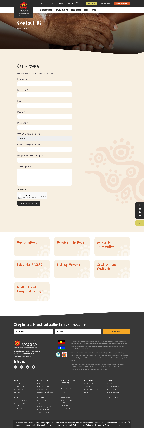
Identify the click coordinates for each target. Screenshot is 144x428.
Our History (17, 392)
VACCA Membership (20, 389)
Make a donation (122, 3)
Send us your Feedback (114, 398)
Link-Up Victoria (69, 265)
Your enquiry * (24, 167)
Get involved (90, 10)
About (42, 3)
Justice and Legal (42, 404)
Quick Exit (91, 3)
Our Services (46, 10)
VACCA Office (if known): (29, 134)
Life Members (64, 386)
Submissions (64, 405)
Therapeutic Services (43, 412)
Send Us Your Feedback (107, 267)
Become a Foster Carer (90, 383)
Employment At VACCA (21, 401)
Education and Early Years (45, 392)
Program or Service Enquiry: (30, 156)
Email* (20, 101)
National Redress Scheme (21, 395)
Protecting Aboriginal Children (46, 407)
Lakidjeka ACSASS (29, 265)
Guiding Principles (19, 386)
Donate (86, 398)
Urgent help (105, 3)
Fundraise (86, 395)
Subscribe (116, 331)
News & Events (61, 10)
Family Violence (42, 398)
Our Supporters (19, 408)
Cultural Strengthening (44, 389)
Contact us (52, 3)
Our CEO (17, 383)
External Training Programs (91, 389)
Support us (87, 392)
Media (70, 3)
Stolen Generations (43, 409)
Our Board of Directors (21, 398)
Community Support (43, 386)
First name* (22, 79)
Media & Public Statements (68, 389)
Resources (76, 10)
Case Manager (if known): (29, 145)
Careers (62, 3)
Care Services (41, 383)
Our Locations (27, 243)
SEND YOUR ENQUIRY (29, 203)
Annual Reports (65, 397)
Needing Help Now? (71, 243)
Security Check (23, 189)
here (119, 425)
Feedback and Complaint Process (30, 289)
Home (19, 28)
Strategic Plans (64, 392)
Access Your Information (106, 245)
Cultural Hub (87, 386)
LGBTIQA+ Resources (66, 408)
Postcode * (22, 123)
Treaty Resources (65, 394)
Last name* (22, 90)
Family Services (41, 395)
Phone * (21, 112)
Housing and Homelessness (45, 401)
